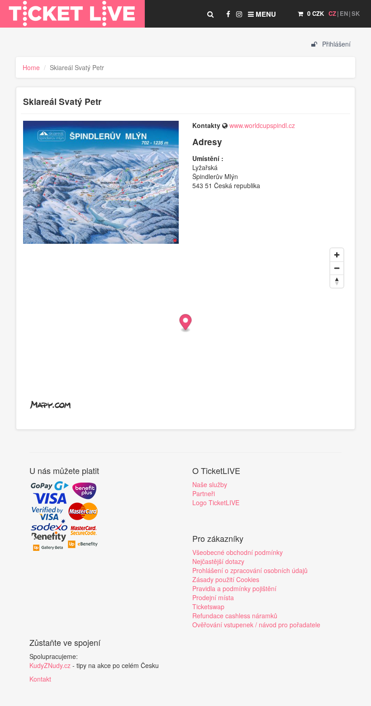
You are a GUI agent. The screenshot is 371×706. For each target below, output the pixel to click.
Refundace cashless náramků (234, 615)
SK (356, 13)
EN (344, 13)
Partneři (203, 493)
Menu (265, 14)
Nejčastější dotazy (218, 561)
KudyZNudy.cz (50, 665)
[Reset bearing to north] (336, 281)
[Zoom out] (336, 268)
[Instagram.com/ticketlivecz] (239, 14)
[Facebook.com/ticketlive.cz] (228, 14)
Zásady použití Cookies (225, 579)
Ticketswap (208, 606)
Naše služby (209, 484)
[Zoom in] (336, 254)
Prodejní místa (213, 597)
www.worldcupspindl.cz (262, 125)
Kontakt (40, 678)
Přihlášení (335, 43)
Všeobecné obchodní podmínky (237, 552)
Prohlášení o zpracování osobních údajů (250, 570)
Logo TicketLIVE (215, 502)
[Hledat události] (210, 14)
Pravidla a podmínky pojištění (234, 588)
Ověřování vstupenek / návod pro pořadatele (256, 624)
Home (31, 67)
